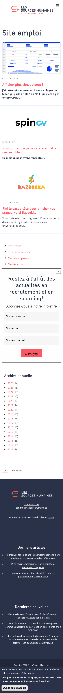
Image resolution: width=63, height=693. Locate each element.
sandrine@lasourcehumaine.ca (31, 507)
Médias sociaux (16, 264)
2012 (10, 445)
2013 (10, 440)
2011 (10, 449)
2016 (10, 427)
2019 (10, 414)
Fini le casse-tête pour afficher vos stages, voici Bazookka (28, 211)
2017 (10, 423)
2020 (10, 409)
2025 (10, 387)
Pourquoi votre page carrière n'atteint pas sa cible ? (31, 150)
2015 (10, 431)
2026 (10, 383)
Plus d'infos (45, 681)
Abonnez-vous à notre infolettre (31, 306)
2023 (10, 396)
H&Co (51, 517)
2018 (10, 418)
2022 (10, 401)
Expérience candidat (19, 252)
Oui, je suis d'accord (14, 688)
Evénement (14, 246)
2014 (10, 436)
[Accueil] (32, 10)
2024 (10, 392)
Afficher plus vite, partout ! (22, 85)
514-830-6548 (31, 504)
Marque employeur (19, 258)
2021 (10, 405)
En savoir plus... (31, 58)
